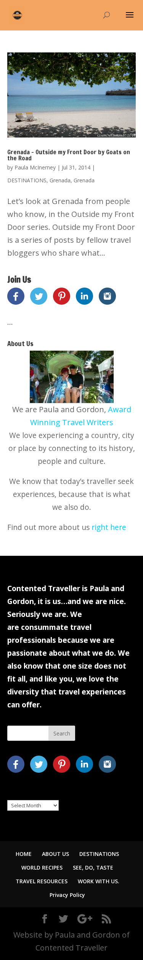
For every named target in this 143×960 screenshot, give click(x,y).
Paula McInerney (35, 167)
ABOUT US (55, 853)
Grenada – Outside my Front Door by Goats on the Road (68, 155)
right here (109, 527)
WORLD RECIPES (42, 867)
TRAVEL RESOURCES (41, 881)
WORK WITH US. (98, 881)
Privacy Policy (67, 894)
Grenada (60, 180)
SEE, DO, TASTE (93, 867)
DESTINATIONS (27, 180)
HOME (24, 853)
